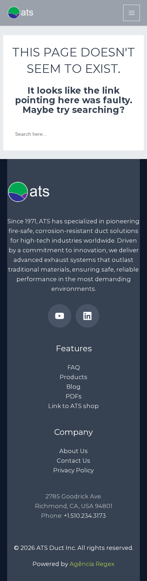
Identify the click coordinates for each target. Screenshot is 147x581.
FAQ (73, 367)
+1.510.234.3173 (85, 515)
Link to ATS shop (73, 405)
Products (73, 377)
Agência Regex (92, 563)
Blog (73, 386)
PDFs (74, 396)
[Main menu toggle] (131, 13)
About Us (73, 451)
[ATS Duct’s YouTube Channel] (59, 316)
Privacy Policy (73, 470)
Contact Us (73, 460)
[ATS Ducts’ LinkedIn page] (87, 316)
